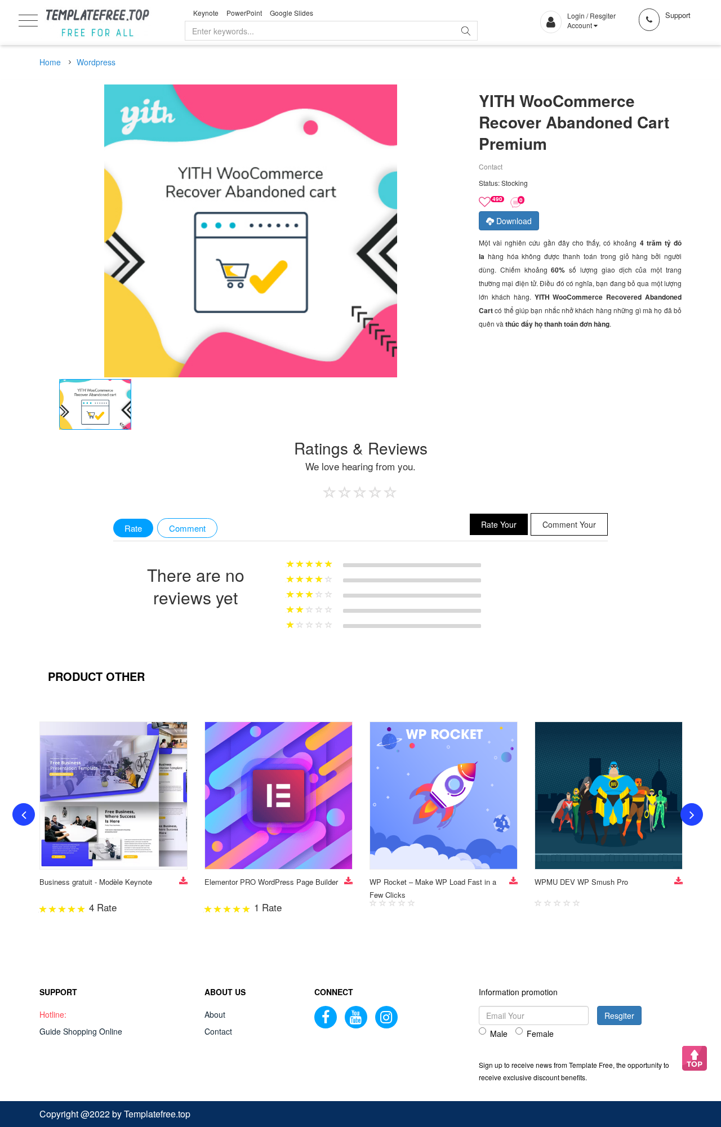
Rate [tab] (133, 528)
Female (540, 1033)
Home (50, 62)
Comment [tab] (187, 528)
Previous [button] (23, 814)
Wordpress (96, 62)
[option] (95, 404)
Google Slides (291, 12)
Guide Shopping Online (80, 1031)
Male (499, 1033)
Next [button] (691, 814)
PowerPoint (244, 12)
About (214, 1014)
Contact (218, 1031)
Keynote (206, 12)
